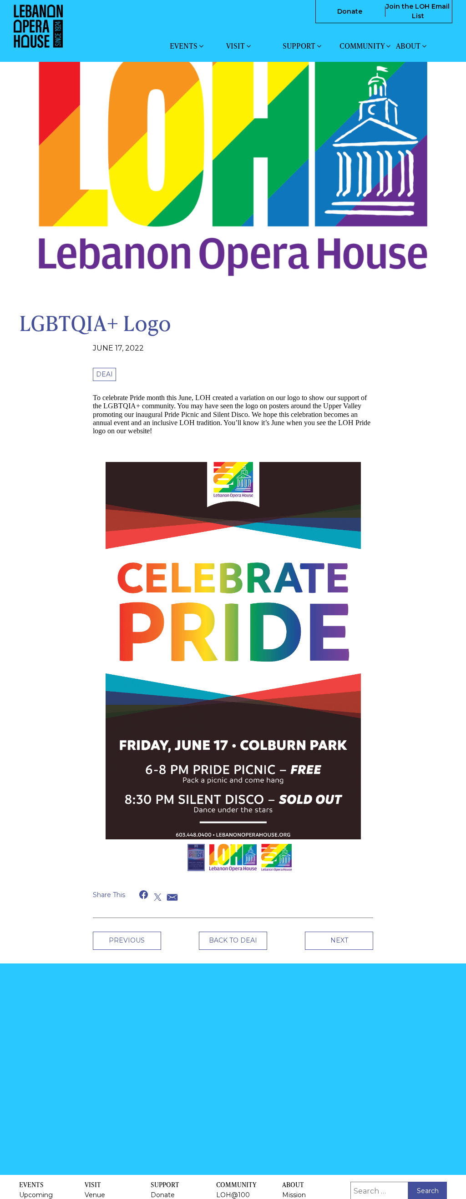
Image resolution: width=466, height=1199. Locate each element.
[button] (144, 940)
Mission (294, 1195)
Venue (95, 1195)
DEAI (104, 374)
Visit (236, 46)
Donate (349, 11)
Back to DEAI (233, 986)
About (409, 46)
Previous (127, 986)
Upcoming (36, 1195)
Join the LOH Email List (418, 11)
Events (184, 46)
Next (339, 986)
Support (300, 46)
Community (362, 46)
